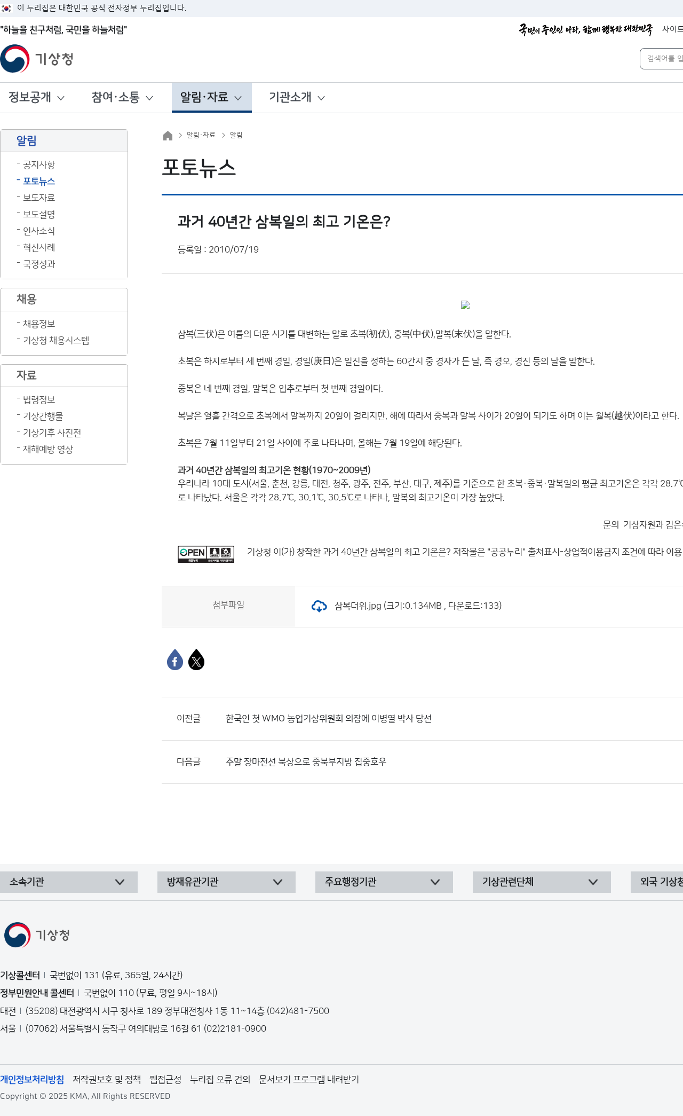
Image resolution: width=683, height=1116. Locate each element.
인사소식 (39, 231)
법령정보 (39, 400)
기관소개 (290, 97)
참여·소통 (116, 97)
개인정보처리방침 (32, 1079)
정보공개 (30, 97)
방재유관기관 (192, 882)
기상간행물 (43, 416)
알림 (236, 135)
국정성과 (39, 264)
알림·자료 (204, 97)
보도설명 (39, 214)
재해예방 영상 (48, 449)
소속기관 (27, 882)
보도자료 (39, 198)
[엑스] (196, 659)
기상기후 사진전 (52, 433)
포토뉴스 (39, 181)
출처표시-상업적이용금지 (575, 552)
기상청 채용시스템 (56, 340)
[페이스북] (175, 659)
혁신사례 (39, 248)
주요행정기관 (350, 882)
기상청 (259, 552)
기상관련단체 (508, 882)
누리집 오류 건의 (220, 1079)
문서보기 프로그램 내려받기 (309, 1079)
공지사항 (39, 165)
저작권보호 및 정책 (107, 1079)
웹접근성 (165, 1079)
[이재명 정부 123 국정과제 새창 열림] (586, 29)
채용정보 (39, 324)
